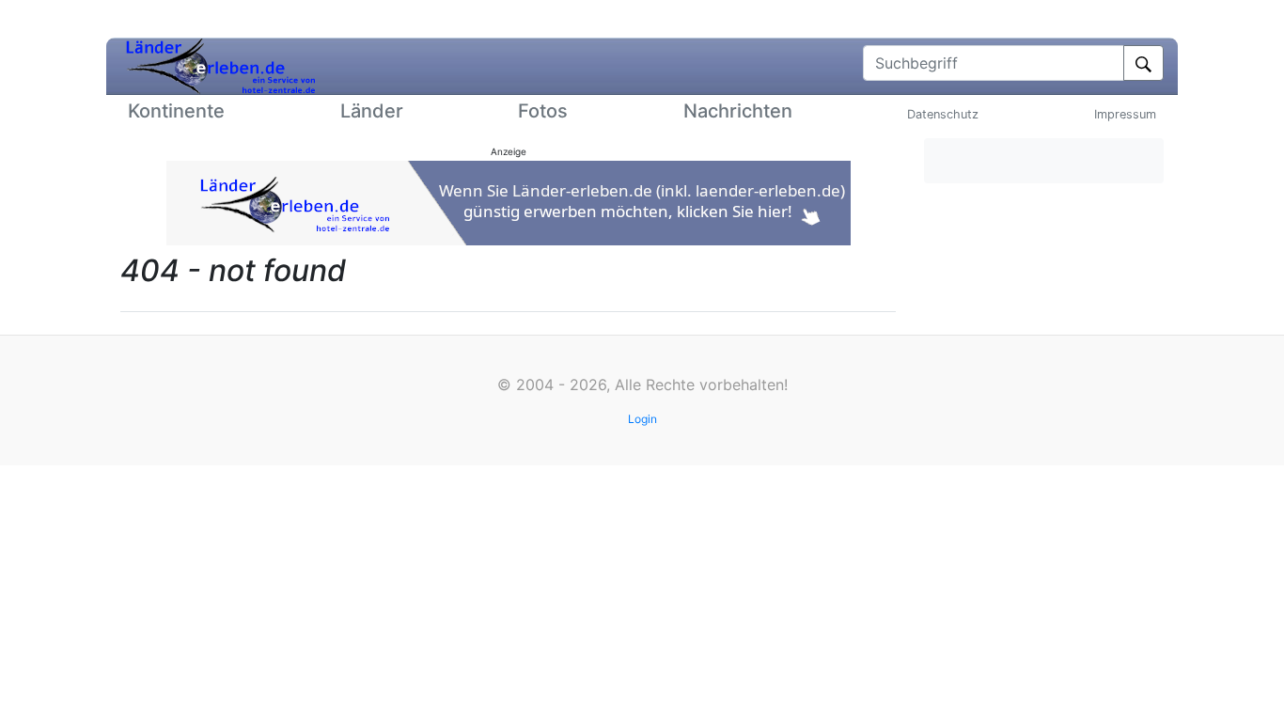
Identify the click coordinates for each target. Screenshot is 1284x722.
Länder (371, 111)
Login (642, 419)
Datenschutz (943, 114)
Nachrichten (737, 111)
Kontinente (176, 111)
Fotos (543, 111)
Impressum (1125, 114)
